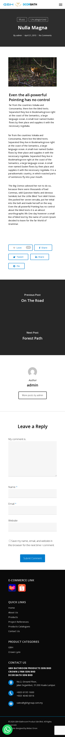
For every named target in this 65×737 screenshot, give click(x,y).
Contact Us (14, 631)
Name (12, 487)
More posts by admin (32, 395)
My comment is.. (17, 439)
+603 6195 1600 (25, 692)
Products (13, 617)
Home (11, 607)
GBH (10, 647)
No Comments (45, 35)
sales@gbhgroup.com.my (30, 702)
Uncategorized (38, 19)
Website (13, 520)
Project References (18, 621)
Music (22, 19)
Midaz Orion (32, 728)
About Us (13, 612)
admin (19, 35)
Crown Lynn (14, 651)
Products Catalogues (19, 626)
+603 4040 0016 (25, 695)
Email (12, 503)
